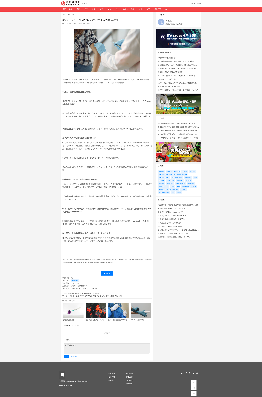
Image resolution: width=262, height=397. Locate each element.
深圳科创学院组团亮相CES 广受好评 (189, 134)
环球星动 (163, 208)
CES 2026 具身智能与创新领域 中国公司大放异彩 (194, 127)
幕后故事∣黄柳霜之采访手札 (174, 219)
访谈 (78, 9)
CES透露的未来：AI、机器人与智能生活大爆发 (193, 123)
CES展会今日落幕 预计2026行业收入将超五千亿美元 (195, 131)
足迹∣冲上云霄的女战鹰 (172, 223)
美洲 (73, 14)
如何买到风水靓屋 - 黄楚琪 (174, 226)
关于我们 (111, 374)
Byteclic (69, 385)
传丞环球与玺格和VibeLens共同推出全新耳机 (192, 138)
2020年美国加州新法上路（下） (179, 237)
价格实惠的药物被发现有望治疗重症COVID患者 (176, 61)
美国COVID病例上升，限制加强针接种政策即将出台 (178, 65)
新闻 (68, 14)
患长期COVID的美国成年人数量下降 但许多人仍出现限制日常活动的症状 (96, 296)
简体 (83, 3)
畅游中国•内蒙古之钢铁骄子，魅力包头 (188, 205)
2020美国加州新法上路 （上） (177, 233)
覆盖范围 (129, 384)
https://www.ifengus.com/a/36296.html (86, 289)
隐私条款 (129, 377)
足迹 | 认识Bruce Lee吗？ (174, 212)
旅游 (117, 9)
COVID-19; (74, 280)
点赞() (108, 273)
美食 (109, 9)
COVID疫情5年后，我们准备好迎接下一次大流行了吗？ (179, 76)
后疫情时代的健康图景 (167, 58)
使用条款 (129, 374)
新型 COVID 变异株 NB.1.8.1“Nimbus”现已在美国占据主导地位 (182, 68)
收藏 (66, 301)
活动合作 (129, 380)
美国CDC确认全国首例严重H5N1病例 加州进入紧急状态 (180, 90)
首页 (63, 14)
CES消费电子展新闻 (167, 123)
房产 (86, 9)
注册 (199, 3)
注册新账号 (74, 356)
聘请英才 (111, 380)
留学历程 (163, 230)
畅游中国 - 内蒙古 (166, 205)
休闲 (133, 9)
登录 (66, 356)
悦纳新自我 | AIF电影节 (176, 208)
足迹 (161, 212)
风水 (161, 226)
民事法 (162, 233)
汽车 (94, 9)
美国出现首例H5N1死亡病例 (169, 86)
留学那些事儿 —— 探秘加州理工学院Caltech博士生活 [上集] (190, 230)
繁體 (86, 3)
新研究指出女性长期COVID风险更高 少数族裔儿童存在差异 (181, 83)
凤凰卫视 (157, 9)
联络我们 (111, 377)
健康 (125, 9)
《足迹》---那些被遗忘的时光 (175, 216)
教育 (102, 9)
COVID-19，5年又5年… (168, 79)
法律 (141, 9)
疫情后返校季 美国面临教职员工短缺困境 (84, 293)
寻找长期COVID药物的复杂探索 (171, 72)
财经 (148, 9)
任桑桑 (168, 21)
